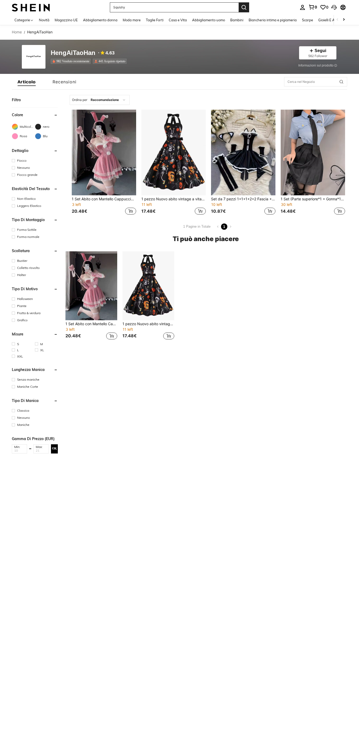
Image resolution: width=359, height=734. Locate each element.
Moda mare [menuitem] (132, 20)
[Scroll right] (344, 20)
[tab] (27, 81)
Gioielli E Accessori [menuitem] (332, 20)
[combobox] (99, 100)
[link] (312, 7)
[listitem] (72, 61)
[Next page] (230, 226)
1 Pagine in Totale (197, 226)
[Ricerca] (244, 7)
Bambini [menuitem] (236, 20)
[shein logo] (31, 7)
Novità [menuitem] (44, 20)
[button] (334, 7)
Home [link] (17, 32)
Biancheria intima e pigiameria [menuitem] (273, 20)
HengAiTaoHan (73, 53)
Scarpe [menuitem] (307, 20)
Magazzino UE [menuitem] (66, 20)
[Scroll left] (337, 20)
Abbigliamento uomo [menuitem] (208, 20)
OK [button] (54, 449)
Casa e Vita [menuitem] (178, 20)
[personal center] (302, 7)
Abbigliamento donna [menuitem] (100, 20)
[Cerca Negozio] (341, 81)
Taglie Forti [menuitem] (154, 20)
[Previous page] (218, 226)
